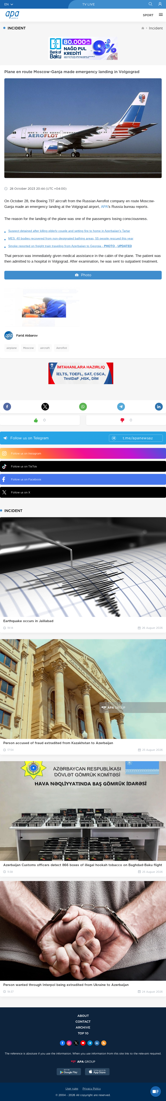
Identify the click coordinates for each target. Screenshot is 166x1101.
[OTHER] (160, 15)
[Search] (150, 4)
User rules (71, 1088)
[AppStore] (97, 1072)
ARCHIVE (83, 1027)
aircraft (45, 348)
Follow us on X (20, 492)
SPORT (148, 15)
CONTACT (83, 1021)
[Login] (160, 4)
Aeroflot (61, 348)
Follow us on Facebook (26, 479)
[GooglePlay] (69, 1072)
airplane (11, 348)
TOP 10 (83, 1033)
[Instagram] (69, 1043)
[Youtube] (83, 1043)
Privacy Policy (92, 1088)
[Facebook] (62, 1043)
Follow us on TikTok (24, 466)
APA (104, 207)
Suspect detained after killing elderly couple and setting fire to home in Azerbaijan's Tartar (69, 231)
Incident (156, 28)
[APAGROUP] (83, 1062)
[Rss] (103, 1043)
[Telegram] (90, 1043)
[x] (76, 1043)
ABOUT (83, 1016)
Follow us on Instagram (26, 453)
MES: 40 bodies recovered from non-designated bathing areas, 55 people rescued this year (70, 238)
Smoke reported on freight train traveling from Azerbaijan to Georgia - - (70, 246)
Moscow (28, 348)
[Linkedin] (96, 1043)
